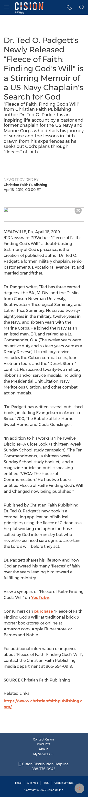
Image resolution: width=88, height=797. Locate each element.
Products (43, 744)
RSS (46, 782)
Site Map (32, 782)
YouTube (40, 597)
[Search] (82, 7)
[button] (44, 210)
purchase (43, 611)
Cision (50, 790)
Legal (18, 782)
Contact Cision (43, 739)
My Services (42, 754)
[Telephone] (69, 7)
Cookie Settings (64, 782)
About (43, 749)
